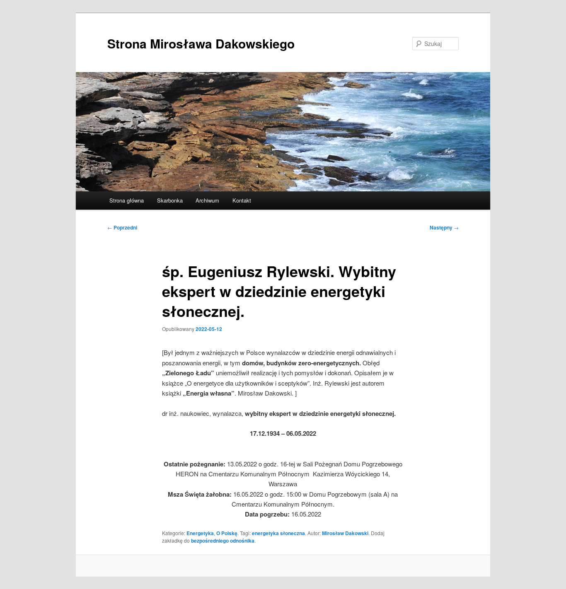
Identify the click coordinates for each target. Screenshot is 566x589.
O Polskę (226, 533)
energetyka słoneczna (278, 533)
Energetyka (200, 533)
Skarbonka (170, 200)
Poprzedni (122, 227)
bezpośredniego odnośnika (222, 540)
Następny (444, 227)
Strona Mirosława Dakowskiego (201, 43)
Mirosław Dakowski (345, 533)
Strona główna (126, 200)
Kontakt (241, 200)
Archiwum (207, 200)
